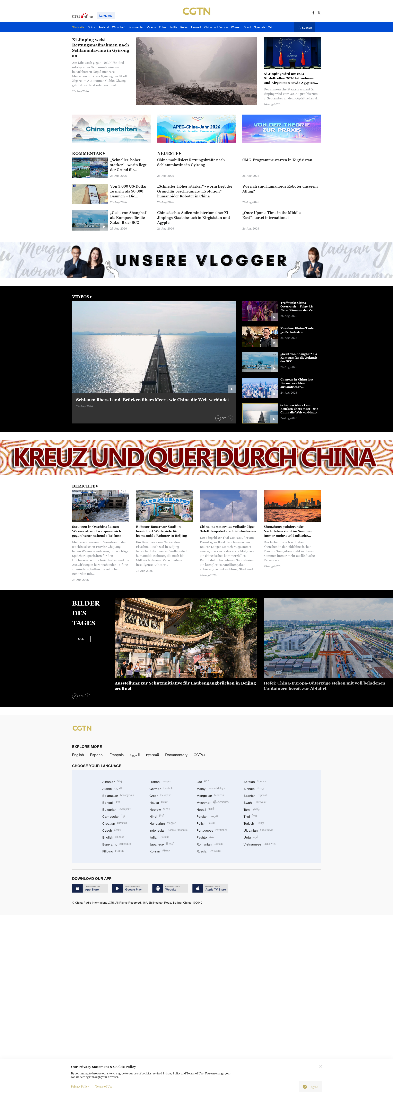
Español (96, 754)
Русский (152, 754)
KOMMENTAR (87, 153)
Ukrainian (258, 830)
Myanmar (212, 803)
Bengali (111, 803)
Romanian (209, 844)
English (78, 754)
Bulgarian (116, 809)
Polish (205, 823)
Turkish (254, 823)
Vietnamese (260, 844)
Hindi (156, 816)
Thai (250, 816)
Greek (160, 796)
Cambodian (113, 816)
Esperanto (116, 844)
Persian (207, 816)
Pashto (205, 837)
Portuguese (211, 830)
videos (80, 296)
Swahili (255, 803)
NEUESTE (167, 153)
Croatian (114, 823)
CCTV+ (200, 754)
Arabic (112, 789)
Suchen (307, 27)
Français (117, 754)
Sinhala (254, 789)
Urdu (251, 837)
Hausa (158, 803)
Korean (160, 851)
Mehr (81, 639)
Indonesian (168, 830)
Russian (208, 851)
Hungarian (162, 823)
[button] (218, 418)
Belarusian (118, 796)
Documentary (176, 754)
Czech (111, 830)
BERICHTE (83, 486)
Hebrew (159, 809)
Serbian (255, 782)
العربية (135, 754)
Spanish (255, 796)
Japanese (161, 844)
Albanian (113, 782)
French (160, 782)
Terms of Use (103, 1086)
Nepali (205, 809)
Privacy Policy (80, 1086)
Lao (202, 782)
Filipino (113, 851)
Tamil (252, 809)
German (161, 789)
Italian (159, 837)
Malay (210, 789)
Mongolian (210, 796)
